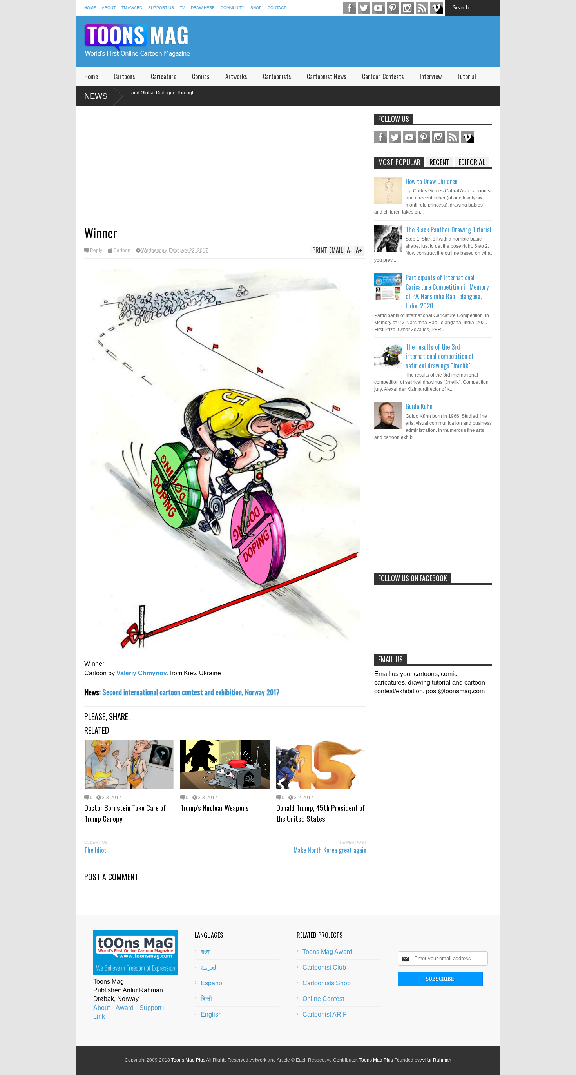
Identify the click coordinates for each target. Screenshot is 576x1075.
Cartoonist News (326, 76)
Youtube (378, 8)
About (109, 7)
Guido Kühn (419, 406)
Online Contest (323, 998)
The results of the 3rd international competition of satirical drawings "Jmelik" (440, 356)
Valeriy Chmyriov (141, 673)
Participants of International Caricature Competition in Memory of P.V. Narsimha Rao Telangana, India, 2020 (447, 291)
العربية (209, 967)
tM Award (131, 7)
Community (233, 7)
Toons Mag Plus (188, 1060)
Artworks (236, 76)
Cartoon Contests (383, 76)
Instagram (407, 8)
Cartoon (121, 250)
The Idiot (95, 850)
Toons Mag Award (327, 951)
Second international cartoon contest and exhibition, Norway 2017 (190, 692)
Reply (96, 250)
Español (212, 983)
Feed (422, 8)
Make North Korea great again (329, 850)
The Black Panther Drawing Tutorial (448, 229)
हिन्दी (206, 998)
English (211, 1014)
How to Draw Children (432, 181)
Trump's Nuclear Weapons (214, 807)
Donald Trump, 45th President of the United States (320, 813)
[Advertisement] (357, 41)
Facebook (349, 8)
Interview (431, 76)
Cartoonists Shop (326, 983)
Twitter (364, 8)
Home (90, 7)
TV (182, 7)
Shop (256, 7)
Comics (201, 76)
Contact (277, 7)
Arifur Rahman (435, 1060)
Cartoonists (277, 76)
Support (150, 1007)
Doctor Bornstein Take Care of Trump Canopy (125, 813)
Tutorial (466, 76)
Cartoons (124, 76)
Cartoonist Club (324, 967)
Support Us (161, 7)
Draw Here (203, 7)
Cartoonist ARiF (324, 1014)
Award (125, 1007)
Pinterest (393, 8)
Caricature (163, 76)
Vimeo (436, 8)
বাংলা (205, 951)
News (95, 96)
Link (99, 1016)
